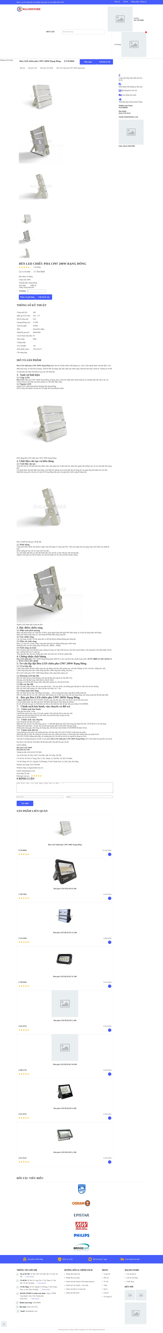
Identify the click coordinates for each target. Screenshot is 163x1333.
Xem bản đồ (30, 1276)
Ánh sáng (22, 285)
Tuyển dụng (130, 1281)
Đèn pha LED (32, 68)
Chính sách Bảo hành (72, 1293)
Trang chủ (107, 1274)
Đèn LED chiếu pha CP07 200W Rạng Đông (71, 68)
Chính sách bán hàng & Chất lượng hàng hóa (80, 1281)
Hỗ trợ (125, 2)
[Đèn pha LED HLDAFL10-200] (65, 1047)
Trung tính (27, 287)
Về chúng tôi (108, 1297)
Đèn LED (20, 380)
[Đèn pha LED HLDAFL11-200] (65, 959)
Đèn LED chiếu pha (24, 659)
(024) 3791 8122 (32, 1307)
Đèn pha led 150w (23, 750)
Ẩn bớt (26, 773)
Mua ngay (88, 62)
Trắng (21, 287)
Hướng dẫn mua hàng (73, 1278)
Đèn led (50, 32)
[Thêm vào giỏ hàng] (109, 854)
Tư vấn (106, 1281)
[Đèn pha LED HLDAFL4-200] (65, 1091)
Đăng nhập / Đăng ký (138, 2)
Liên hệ (106, 1293)
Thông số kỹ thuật (6, 60)
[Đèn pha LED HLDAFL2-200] (65, 1003)
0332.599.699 (35, 765)
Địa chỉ (117, 2)
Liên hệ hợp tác (131, 1274)
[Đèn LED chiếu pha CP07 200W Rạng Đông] (65, 828)
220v (32, 287)
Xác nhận (25, 803)
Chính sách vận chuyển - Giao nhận (77, 1285)
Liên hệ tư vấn (104, 62)
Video (105, 1285)
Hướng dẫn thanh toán (73, 1274)
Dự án (106, 1289)
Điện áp (33, 285)
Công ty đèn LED (23, 700)
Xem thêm (20, 773)
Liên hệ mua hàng (132, 1278)
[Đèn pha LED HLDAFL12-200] (65, 915)
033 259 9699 (139, 20)
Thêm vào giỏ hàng (27, 297)
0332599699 (83, 704)
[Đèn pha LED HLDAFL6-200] (65, 871)
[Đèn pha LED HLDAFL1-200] (65, 1135)
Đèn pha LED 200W (46, 68)
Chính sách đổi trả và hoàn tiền (75, 1289)
